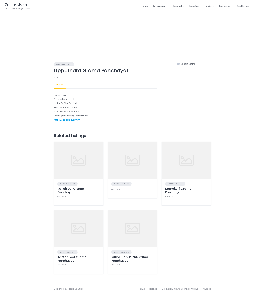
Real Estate (243, 6)
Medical (177, 6)
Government (159, 6)
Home (144, 6)
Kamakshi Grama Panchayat (178, 190)
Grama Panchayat (63, 64)
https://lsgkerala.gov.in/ (67, 119)
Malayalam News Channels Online (179, 288)
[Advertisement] (132, 33)
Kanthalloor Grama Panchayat (72, 259)
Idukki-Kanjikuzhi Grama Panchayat (129, 259)
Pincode (206, 288)
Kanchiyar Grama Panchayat (70, 190)
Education (194, 6)
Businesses (224, 6)
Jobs (209, 6)
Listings (153, 288)
